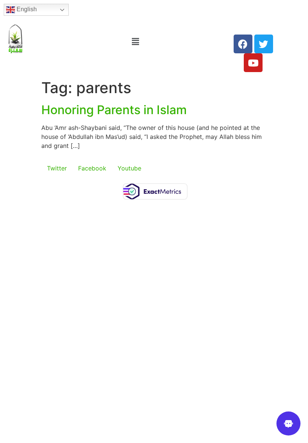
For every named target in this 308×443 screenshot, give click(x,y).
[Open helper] (288, 423)
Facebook (92, 168)
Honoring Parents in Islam (114, 109)
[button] (135, 41)
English (26, 9)
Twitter (57, 168)
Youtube (129, 168)
